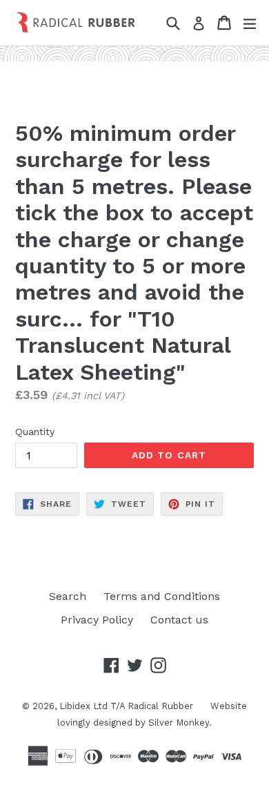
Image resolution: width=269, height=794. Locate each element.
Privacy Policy (97, 619)
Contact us (179, 619)
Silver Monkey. (180, 722)
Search (67, 596)
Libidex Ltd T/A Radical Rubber (126, 706)
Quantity (34, 431)
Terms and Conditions (161, 596)
